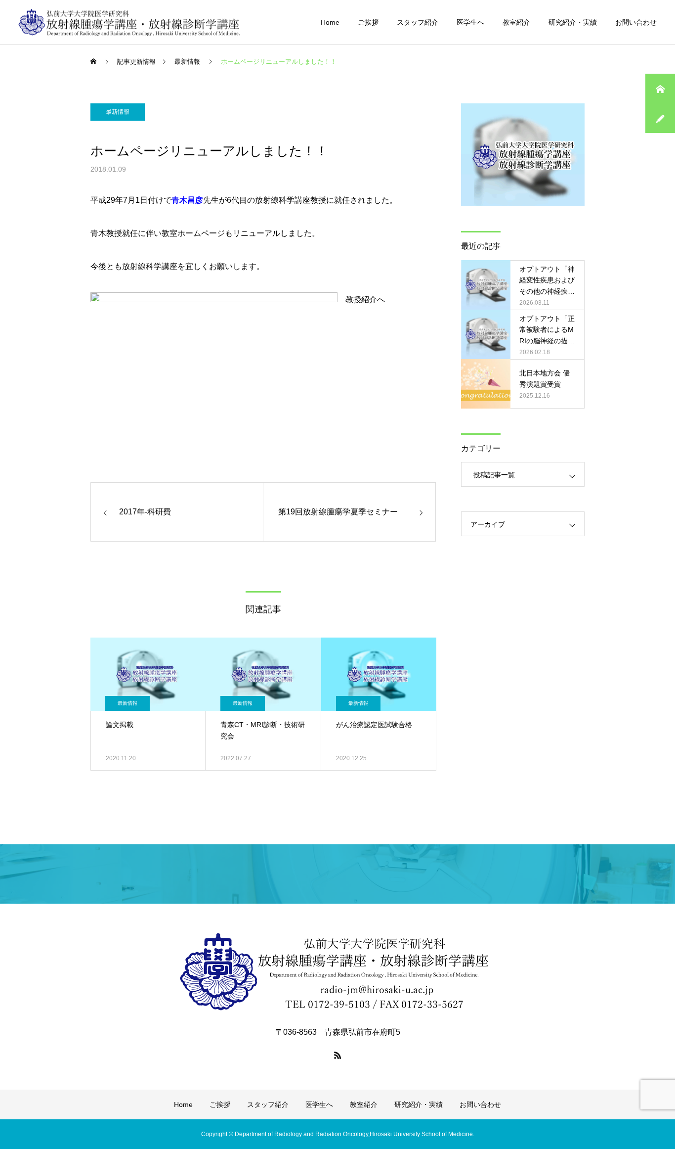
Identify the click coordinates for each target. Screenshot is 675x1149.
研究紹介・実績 (572, 22)
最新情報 (117, 111)
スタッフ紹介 (417, 22)
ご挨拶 (368, 22)
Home (330, 22)
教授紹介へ (365, 299)
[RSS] (337, 1055)
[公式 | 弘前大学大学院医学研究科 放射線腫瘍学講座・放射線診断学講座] (129, 22)
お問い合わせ (636, 22)
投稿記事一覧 (494, 475)
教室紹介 (516, 22)
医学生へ (470, 22)
